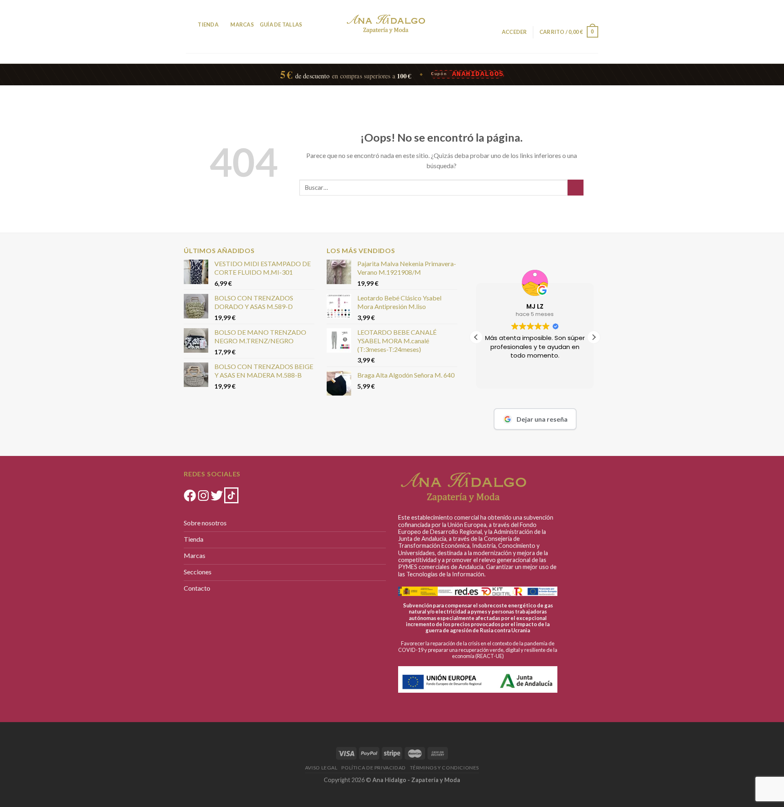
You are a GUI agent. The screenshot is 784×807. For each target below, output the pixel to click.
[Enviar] (576, 188)
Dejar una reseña (542, 419)
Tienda (208, 24)
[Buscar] (189, 24)
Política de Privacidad (373, 768)
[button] (594, 337)
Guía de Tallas (281, 24)
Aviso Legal (321, 768)
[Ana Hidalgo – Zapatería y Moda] (386, 24)
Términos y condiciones (444, 768)
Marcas (242, 24)
